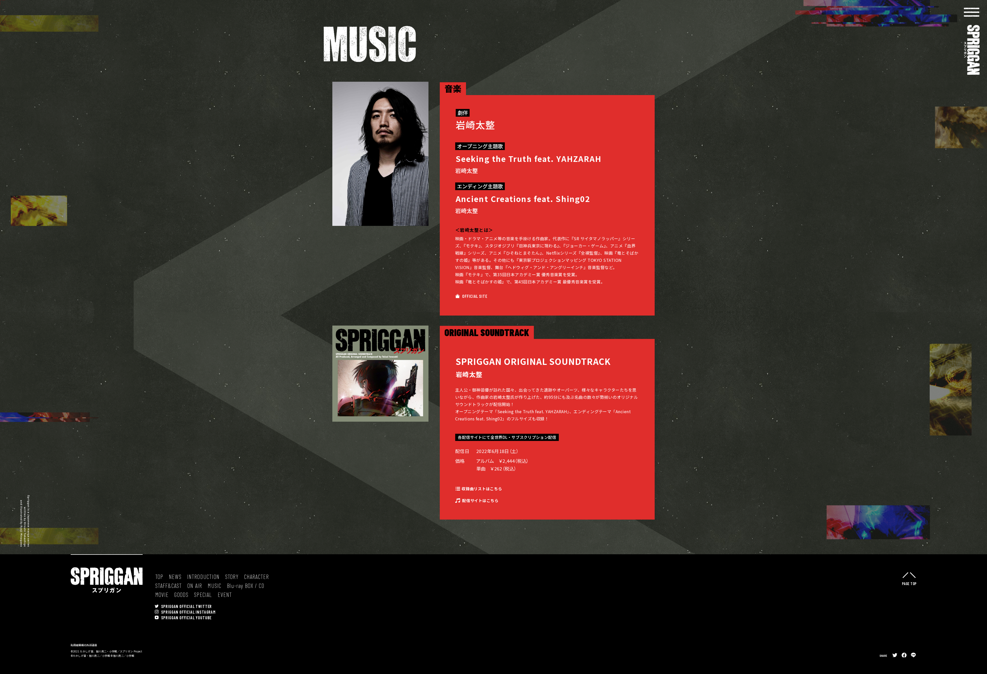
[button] (971, 12)
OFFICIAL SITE (475, 296)
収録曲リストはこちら (482, 488)
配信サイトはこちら (480, 500)
